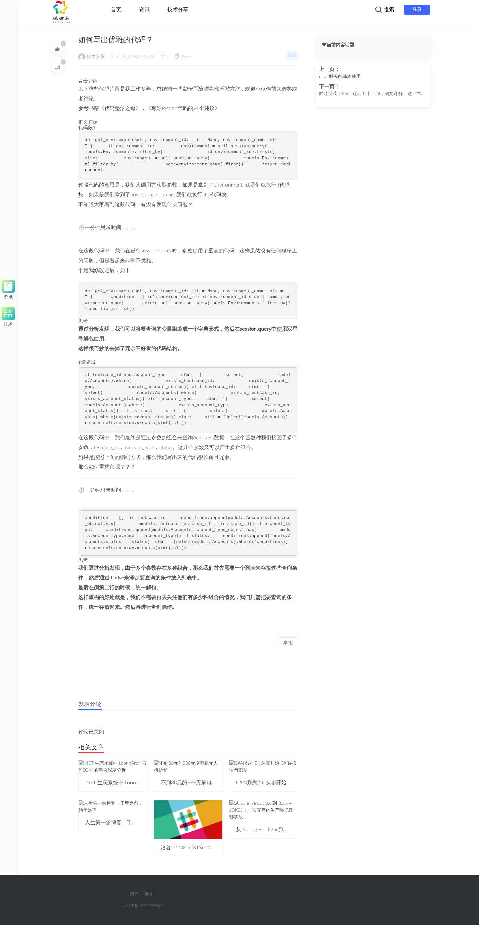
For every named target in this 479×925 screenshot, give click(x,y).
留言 (134, 894)
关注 (292, 55)
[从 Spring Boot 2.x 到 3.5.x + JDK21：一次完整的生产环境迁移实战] (263, 810)
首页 (116, 9)
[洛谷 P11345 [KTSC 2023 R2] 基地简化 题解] (188, 819)
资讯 (144, 9)
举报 (288, 643)
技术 (8, 323)
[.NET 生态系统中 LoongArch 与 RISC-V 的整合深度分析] (113, 766)
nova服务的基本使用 (340, 76)
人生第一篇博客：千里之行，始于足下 (129, 822)
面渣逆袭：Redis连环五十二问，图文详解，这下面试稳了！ (372, 94)
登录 (417, 9)
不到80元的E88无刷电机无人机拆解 (202, 782)
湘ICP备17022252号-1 (144, 906)
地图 (149, 894)
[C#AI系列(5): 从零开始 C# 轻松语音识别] (263, 766)
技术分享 (177, 9)
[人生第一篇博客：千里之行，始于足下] (113, 806)
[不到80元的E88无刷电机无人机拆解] (188, 766)
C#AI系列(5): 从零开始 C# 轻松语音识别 (281, 782)
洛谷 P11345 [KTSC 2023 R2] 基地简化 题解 (211, 847)
